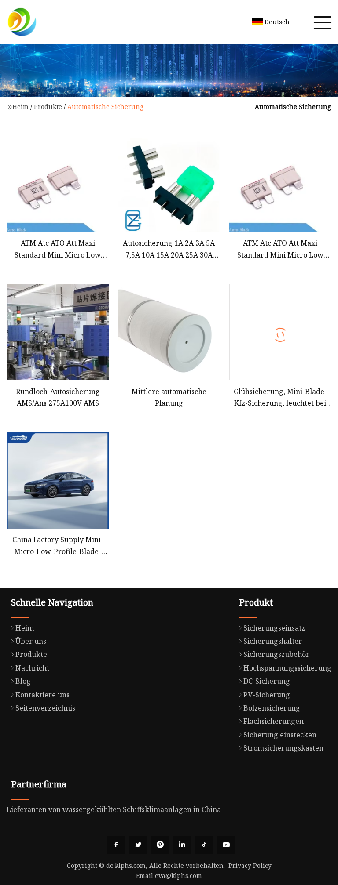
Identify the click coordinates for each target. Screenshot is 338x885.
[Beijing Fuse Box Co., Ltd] (22, 22)
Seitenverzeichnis (45, 708)
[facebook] (116, 845)
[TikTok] (204, 845)
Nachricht (32, 668)
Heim (20, 106)
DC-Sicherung (266, 681)
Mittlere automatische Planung (169, 397)
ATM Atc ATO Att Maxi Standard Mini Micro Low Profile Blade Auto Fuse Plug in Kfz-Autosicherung (280, 249)
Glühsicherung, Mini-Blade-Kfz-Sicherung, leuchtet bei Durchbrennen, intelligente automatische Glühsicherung (280, 398)
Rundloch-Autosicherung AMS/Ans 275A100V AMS (58, 397)
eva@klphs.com (178, 875)
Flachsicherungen (273, 721)
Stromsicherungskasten (283, 748)
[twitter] (138, 845)
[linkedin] (182, 845)
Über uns (30, 641)
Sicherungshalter (272, 641)
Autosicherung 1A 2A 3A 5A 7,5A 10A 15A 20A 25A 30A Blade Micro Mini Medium (169, 249)
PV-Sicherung (266, 695)
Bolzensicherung (271, 708)
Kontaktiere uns (42, 695)
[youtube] (226, 845)
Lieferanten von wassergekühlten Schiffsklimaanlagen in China (114, 809)
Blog (23, 681)
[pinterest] (160, 845)
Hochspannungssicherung (287, 668)
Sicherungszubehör (276, 654)
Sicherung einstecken (279, 735)
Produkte (48, 106)
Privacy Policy (250, 865)
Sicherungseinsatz (274, 628)
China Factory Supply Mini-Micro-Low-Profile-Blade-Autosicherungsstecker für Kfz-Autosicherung (57, 546)
